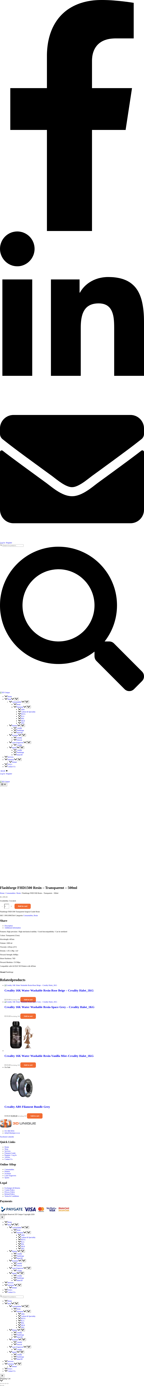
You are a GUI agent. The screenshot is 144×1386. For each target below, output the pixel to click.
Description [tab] (8, 926)
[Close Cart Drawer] (2, 1376)
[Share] (5, 1383)
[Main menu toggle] (3, 784)
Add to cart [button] (28, 1000)
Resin (19, 893)
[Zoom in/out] (1, 1383)
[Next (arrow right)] (3, 1385)
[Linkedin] (72, 396)
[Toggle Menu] (16, 699)
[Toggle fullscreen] (3, 1383)
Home (2, 893)
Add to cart (22, 906)
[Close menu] (2, 1217)
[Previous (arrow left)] (1, 1385)
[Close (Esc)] (8, 1383)
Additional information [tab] (12, 928)
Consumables (10, 893)
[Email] (72, 541)
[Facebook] (72, 230)
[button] (72, 690)
